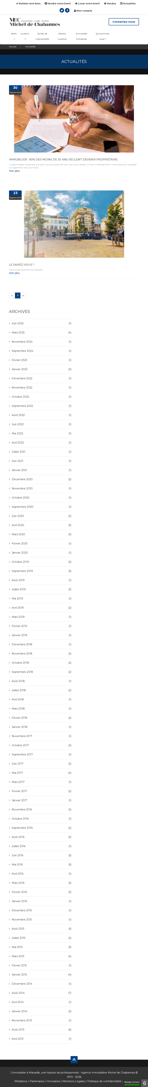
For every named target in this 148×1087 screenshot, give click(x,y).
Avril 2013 (41, 1038)
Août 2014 (41, 993)
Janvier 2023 (41, 369)
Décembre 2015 (41, 910)
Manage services (132, 1082)
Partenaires (37, 1081)
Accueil (12, 46)
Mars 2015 (41, 956)
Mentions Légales (73, 1081)
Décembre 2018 (41, 644)
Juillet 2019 (41, 589)
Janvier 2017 (41, 800)
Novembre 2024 (41, 341)
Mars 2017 (41, 782)
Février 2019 (41, 626)
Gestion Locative (62, 36)
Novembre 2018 (41, 653)
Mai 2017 (41, 772)
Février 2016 (41, 892)
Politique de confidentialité (104, 1081)
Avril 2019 (41, 607)
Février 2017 (41, 791)
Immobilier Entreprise (81, 36)
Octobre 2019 (41, 561)
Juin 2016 (41, 855)
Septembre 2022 (41, 406)
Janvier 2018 (41, 727)
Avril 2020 (41, 525)
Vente (14, 33)
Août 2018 (41, 681)
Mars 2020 (41, 534)
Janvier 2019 (41, 635)
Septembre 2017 (41, 754)
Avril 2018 (41, 699)
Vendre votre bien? (59, 3)
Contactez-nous (123, 21)
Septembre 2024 (41, 351)
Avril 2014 (41, 1002)
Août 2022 (41, 415)
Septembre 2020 (41, 506)
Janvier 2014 (41, 1011)
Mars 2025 (41, 332)
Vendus (111, 3)
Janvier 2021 (41, 470)
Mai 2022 (41, 433)
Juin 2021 (41, 461)
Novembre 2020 (41, 488)
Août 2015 (41, 928)
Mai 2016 (41, 864)
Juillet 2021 (41, 451)
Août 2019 (41, 580)
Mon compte (84, 10)
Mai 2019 (41, 598)
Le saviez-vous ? (21, 264)
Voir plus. (14, 170)
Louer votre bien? (88, 3)
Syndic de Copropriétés (42, 36)
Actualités (129, 3)
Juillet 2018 (41, 690)
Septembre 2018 (41, 672)
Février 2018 (41, 717)
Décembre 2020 (41, 479)
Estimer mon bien (30, 3)
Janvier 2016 (41, 901)
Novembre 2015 (41, 919)
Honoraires (53, 1081)
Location (24, 33)
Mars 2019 (41, 616)
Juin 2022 (41, 424)
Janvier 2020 (41, 552)
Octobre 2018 (41, 662)
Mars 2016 (41, 882)
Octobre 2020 (41, 497)
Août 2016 (41, 837)
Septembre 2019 (41, 571)
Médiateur (20, 1081)
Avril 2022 (41, 442)
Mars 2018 (41, 708)
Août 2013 (41, 1029)
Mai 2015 (41, 947)
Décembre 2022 (41, 378)
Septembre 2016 (41, 827)
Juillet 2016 (41, 846)
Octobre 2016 (41, 818)
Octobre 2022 (41, 396)
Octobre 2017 (41, 745)
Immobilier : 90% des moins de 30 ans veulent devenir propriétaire (63, 159)
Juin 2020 (41, 516)
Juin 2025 (41, 323)
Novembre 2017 (41, 736)
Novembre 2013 (41, 1020)
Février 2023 (41, 360)
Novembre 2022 (41, 387)
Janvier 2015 (41, 974)
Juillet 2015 (41, 938)
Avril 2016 (41, 873)
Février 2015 (41, 965)
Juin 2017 (41, 763)
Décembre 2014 (41, 983)
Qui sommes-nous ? (103, 36)
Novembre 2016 (41, 809)
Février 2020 (41, 543)
